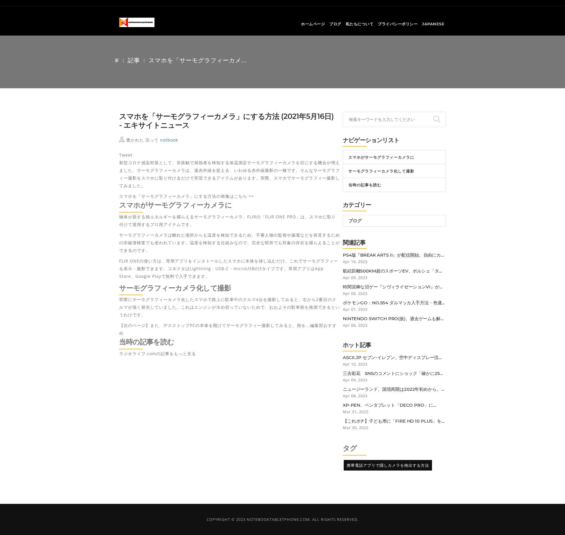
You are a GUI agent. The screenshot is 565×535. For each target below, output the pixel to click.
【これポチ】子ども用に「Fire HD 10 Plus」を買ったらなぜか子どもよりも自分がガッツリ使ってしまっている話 (394, 421)
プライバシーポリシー (398, 23)
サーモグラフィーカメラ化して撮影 (381, 171)
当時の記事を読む (364, 184)
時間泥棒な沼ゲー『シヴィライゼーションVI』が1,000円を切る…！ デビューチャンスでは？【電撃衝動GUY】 (394, 287)
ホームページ (313, 23)
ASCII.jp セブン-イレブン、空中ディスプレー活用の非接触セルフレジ (393, 357)
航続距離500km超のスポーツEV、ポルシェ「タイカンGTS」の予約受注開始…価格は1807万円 (393, 271)
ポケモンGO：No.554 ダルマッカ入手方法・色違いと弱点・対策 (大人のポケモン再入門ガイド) (392, 302)
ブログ (335, 23)
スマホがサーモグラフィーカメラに (381, 157)
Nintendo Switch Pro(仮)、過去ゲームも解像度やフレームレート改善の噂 (394, 318)
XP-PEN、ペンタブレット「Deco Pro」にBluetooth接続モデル (388, 405)
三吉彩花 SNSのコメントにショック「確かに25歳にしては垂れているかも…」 (393, 373)
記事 (134, 60)
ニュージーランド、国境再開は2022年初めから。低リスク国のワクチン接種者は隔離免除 (394, 389)
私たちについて (360, 23)
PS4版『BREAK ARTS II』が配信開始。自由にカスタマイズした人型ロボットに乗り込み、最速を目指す (394, 255)
